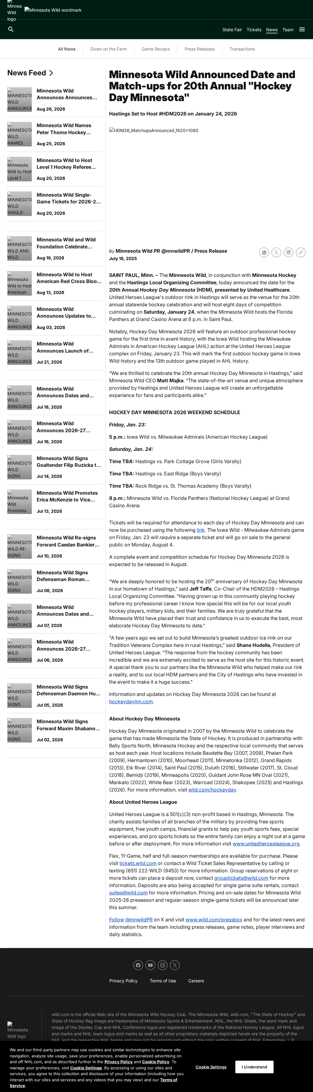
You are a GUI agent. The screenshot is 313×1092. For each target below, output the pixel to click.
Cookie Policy (155, 1061)
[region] (156, 1066)
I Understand (254, 1066)
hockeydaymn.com (131, 701)
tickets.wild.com (138, 863)
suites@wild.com (128, 893)
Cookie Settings (86, 1067)
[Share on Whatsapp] (264, 252)
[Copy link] (301, 252)
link (201, 530)
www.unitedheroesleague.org (266, 844)
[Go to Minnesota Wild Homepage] (53, 10)
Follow (116, 919)
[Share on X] (276, 252)
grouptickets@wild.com (241, 878)
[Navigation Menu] (302, 29)
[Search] (11, 29)
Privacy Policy (119, 1061)
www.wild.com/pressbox (214, 919)
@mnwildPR (139, 919)
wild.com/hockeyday (212, 790)
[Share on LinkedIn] (288, 252)
